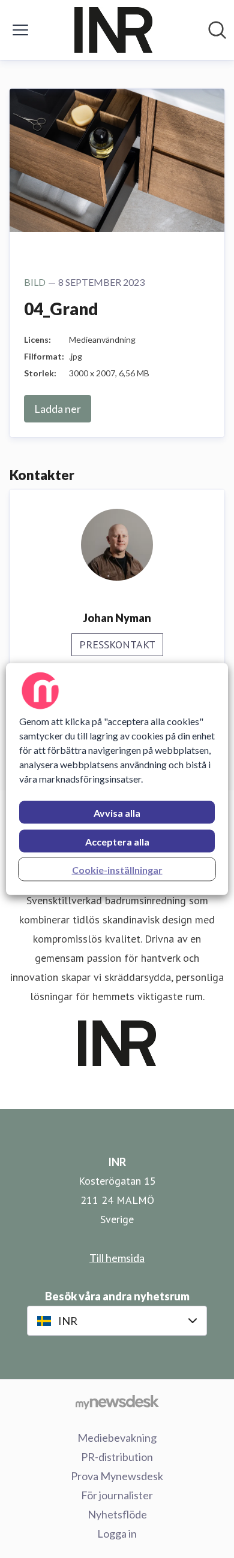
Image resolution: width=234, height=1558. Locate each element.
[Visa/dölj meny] (20, 30)
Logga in (117, 1533)
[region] (117, 779)
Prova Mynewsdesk (117, 1475)
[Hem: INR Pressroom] (113, 30)
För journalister (117, 1495)
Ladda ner (57, 408)
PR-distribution (117, 1456)
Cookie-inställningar (117, 869)
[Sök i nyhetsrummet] (217, 30)
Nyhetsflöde (117, 1514)
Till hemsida (117, 1257)
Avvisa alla (117, 813)
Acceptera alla (117, 841)
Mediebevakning (117, 1437)
